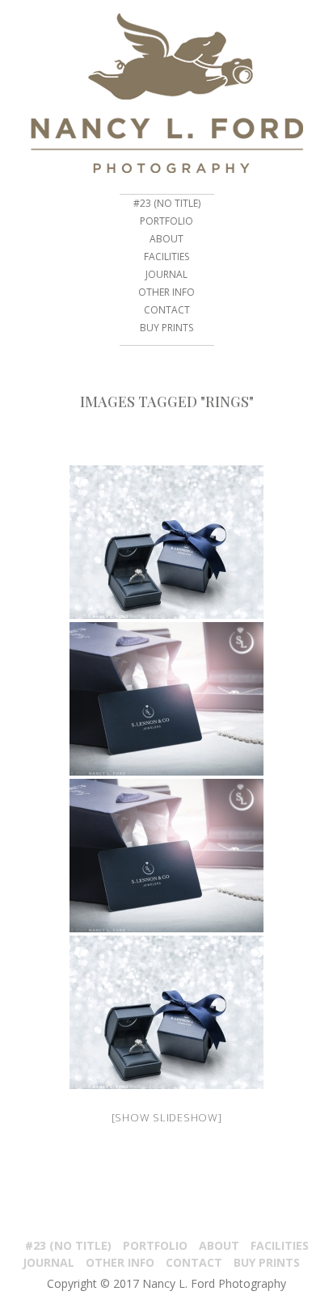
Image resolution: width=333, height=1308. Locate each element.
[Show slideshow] (167, 1117)
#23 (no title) (166, 203)
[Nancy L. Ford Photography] (166, 93)
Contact (167, 310)
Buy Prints (166, 327)
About (166, 239)
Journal (166, 274)
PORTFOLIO (166, 221)
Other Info (166, 292)
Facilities (166, 256)
